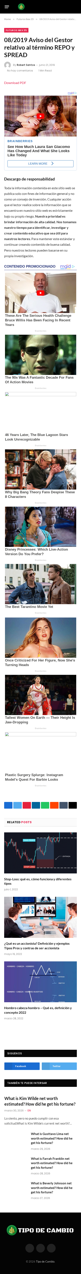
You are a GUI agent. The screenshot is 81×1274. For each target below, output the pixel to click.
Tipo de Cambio (45, 1261)
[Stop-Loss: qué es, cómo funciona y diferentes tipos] (40, 852)
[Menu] (7, 6)
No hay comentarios (20, 70)
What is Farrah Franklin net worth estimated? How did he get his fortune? (51, 1163)
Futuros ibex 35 (16, 30)
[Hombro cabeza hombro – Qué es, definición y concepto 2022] (40, 981)
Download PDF (15, 83)
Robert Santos (26, 65)
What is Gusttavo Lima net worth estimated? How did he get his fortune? (51, 1138)
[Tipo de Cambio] (39, 6)
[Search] (75, 6)
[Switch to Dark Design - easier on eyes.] (68, 7)
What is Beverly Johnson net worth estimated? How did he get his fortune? (51, 1187)
